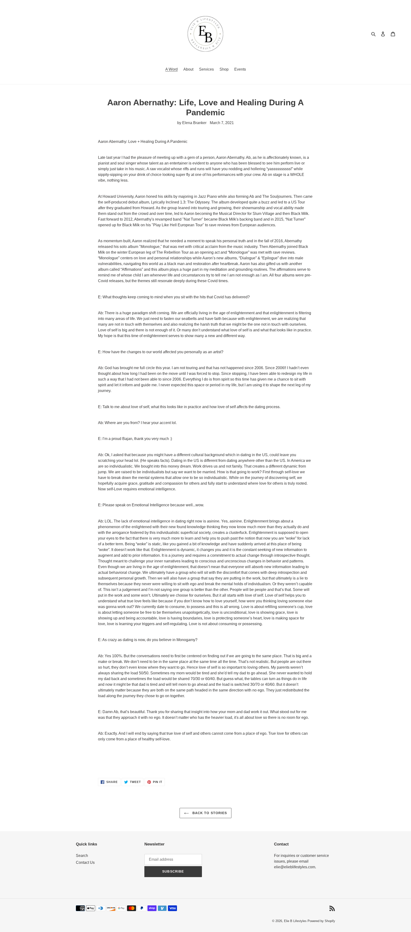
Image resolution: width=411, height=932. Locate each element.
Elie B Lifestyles (295, 921)
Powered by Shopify (321, 921)
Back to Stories (209, 813)
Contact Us (85, 862)
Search (82, 856)
